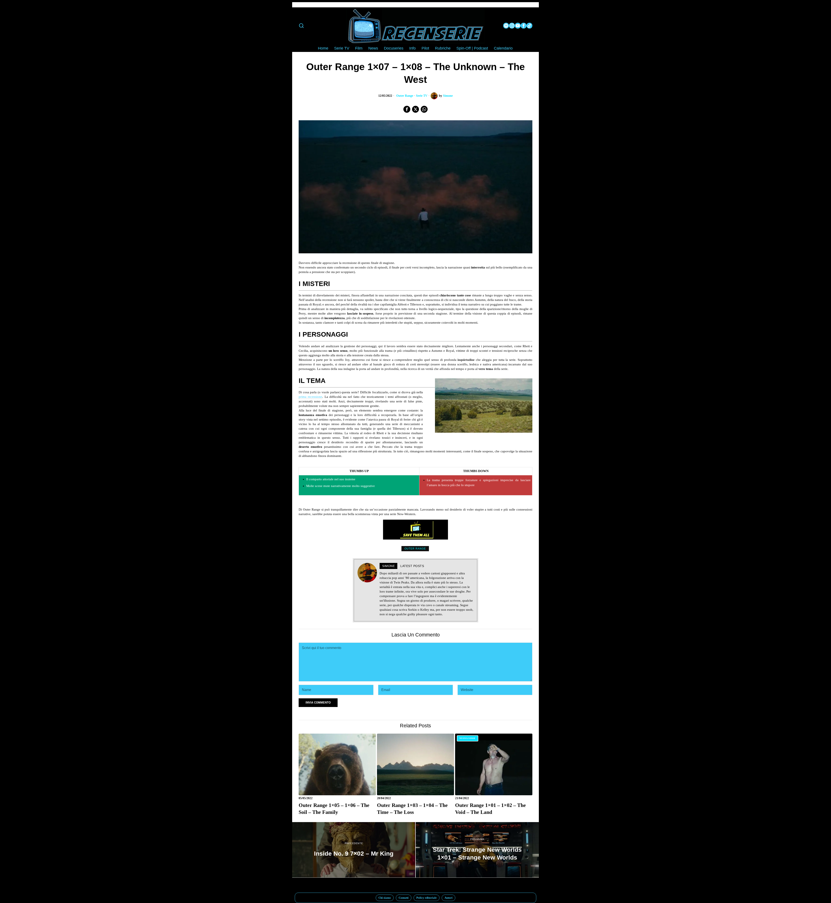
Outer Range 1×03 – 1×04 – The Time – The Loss (412, 808)
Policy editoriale (426, 897)
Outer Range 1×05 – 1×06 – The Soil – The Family (334, 808)
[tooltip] (506, 26)
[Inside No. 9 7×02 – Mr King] (353, 849)
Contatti (404, 897)
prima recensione (310, 396)
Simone (448, 95)
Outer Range (404, 95)
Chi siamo (384, 897)
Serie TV (421, 95)
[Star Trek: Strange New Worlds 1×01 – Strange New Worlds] (477, 849)
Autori (448, 897)
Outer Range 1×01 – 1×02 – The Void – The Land (490, 808)
